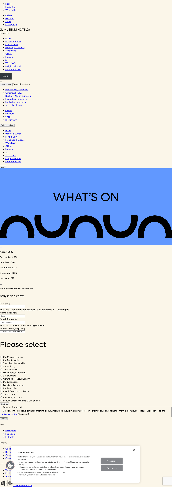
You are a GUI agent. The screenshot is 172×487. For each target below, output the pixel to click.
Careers (9, 455)
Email (8, 319)
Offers (8, 15)
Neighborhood (13, 66)
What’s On (10, 9)
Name (8, 312)
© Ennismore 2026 (22, 485)
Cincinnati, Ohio (14, 92)
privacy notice (9, 413)
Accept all (111, 460)
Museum (9, 18)
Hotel (8, 38)
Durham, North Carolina (18, 95)
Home (8, 3)
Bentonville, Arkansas (16, 89)
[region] (75, 464)
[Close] (134, 450)
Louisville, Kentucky (15, 102)
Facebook (10, 433)
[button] (10, 465)
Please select (12, 328)
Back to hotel (6, 84)
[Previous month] (1, 247)
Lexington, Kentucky (16, 99)
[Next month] (1, 284)
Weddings (10, 50)
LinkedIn (9, 436)
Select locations (7, 125)
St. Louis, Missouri (14, 105)
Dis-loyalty (11, 24)
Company (5, 303)
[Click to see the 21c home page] (15, 29)
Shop (8, 21)
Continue (4, 404)
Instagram (10, 430)
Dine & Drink (11, 44)
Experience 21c (13, 69)
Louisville (10, 6)
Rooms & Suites (13, 41)
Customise (112, 468)
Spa (7, 60)
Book (5, 76)
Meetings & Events (14, 47)
